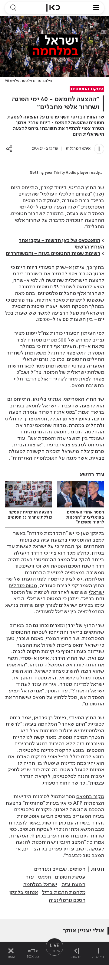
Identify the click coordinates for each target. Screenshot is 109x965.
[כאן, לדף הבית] (53, 7)
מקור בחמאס (90, 796)
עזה (29, 877)
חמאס (44, 877)
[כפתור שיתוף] (9, 148)
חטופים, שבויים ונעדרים (59, 869)
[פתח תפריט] (96, 8)
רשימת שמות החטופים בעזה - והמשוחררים (53, 253)
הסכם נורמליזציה (67, 900)
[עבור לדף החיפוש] (13, 7)
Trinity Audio (65, 173)
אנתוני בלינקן (23, 892)
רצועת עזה (73, 884)
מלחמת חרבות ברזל (63, 892)
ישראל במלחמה (40, 884)
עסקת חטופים (70, 877)
